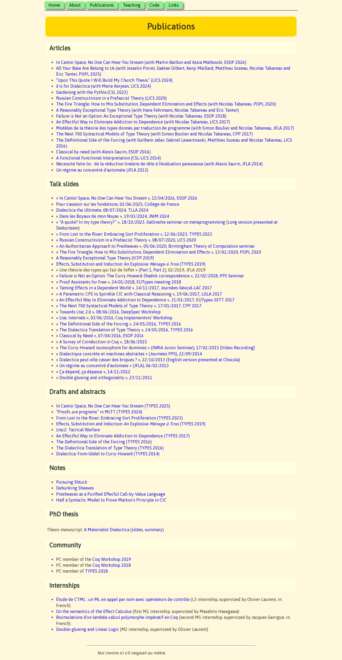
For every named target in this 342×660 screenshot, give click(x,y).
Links (174, 5)
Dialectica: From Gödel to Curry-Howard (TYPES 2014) (108, 453)
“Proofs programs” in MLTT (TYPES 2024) (99, 411)
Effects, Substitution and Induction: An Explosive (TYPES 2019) (130, 264)
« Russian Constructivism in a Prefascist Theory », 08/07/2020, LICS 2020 (126, 240)
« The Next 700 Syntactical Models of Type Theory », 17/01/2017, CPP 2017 (128, 305)
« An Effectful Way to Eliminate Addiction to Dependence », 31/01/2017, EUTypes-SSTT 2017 (145, 299)
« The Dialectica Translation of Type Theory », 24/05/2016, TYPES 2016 (124, 329)
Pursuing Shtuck (71, 482)
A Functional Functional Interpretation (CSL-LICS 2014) (108, 158)
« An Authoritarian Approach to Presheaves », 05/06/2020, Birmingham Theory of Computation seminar (155, 246)
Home (54, 5)
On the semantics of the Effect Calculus (94, 611)
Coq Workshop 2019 (111, 559)
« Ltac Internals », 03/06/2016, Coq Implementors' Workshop (114, 317)
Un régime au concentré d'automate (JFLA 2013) (102, 170)
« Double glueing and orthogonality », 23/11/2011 (104, 377)
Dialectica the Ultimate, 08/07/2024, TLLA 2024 (102, 210)
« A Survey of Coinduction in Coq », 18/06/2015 (101, 341)
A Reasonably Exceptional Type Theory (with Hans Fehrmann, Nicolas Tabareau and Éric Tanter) (147, 110)
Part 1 (145, 269)
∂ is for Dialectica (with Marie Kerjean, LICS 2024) (103, 86)
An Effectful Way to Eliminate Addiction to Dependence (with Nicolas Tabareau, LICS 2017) (143, 121)
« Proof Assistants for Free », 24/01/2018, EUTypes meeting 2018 (118, 281)
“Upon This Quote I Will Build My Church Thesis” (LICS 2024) (114, 80)
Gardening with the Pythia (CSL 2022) (92, 92)
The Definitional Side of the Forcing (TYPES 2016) (104, 441)
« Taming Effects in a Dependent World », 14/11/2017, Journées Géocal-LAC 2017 (134, 287)
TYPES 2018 (96, 571)
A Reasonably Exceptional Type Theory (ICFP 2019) (105, 257)
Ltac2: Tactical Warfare (78, 429)
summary (153, 529)
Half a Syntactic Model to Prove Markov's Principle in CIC (111, 500)
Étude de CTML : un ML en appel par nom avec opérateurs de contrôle (123, 599)
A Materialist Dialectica (106, 529)
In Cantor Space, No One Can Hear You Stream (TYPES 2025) (113, 405)
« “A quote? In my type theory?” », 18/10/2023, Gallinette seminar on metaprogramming (140, 222)
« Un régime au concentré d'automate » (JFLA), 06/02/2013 (112, 365)
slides (137, 529)
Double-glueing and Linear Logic (87, 629)
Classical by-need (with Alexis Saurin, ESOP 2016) (103, 151)
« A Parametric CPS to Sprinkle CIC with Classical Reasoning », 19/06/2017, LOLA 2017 (139, 294)
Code (155, 5)
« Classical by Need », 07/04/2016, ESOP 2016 (100, 335)
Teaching (132, 5)
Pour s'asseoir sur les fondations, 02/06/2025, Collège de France (117, 204)
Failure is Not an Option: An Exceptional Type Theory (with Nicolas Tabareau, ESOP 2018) (141, 116)
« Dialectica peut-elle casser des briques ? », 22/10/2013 (110, 359)
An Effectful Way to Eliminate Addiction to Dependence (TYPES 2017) (123, 435)
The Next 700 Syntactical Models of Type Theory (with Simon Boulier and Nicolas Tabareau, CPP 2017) (154, 133)
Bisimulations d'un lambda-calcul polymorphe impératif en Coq (117, 617)
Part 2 (159, 269)
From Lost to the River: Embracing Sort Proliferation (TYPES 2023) (119, 418)
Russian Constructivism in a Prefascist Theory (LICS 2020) (111, 98)
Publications (102, 5)
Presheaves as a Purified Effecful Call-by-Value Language (110, 494)
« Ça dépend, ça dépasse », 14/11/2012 (93, 371)
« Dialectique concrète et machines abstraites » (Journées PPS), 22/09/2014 (129, 353)
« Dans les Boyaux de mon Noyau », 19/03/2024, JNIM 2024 (112, 216)
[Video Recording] (237, 347)
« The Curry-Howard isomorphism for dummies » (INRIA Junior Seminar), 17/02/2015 (137, 347)
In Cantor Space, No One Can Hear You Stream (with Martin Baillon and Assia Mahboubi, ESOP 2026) (151, 62)
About (75, 5)
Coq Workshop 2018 (111, 565)
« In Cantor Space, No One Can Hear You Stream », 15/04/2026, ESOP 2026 (126, 198)
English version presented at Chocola (203, 359)
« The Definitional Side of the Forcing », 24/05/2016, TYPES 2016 (118, 323)
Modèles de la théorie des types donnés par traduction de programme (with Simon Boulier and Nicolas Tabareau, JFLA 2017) (175, 128)
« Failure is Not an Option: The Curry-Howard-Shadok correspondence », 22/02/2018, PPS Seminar (150, 275)
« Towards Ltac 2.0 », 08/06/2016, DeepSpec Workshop (108, 311)
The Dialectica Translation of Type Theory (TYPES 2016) (110, 447)
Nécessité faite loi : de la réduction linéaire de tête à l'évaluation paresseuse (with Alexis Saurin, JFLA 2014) (159, 163)
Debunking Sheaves (75, 488)
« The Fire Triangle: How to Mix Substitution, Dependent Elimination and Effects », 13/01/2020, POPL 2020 (158, 252)
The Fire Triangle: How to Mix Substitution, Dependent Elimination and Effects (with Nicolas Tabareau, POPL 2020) (166, 104)
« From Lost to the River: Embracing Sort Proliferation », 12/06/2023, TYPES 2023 (134, 234)
